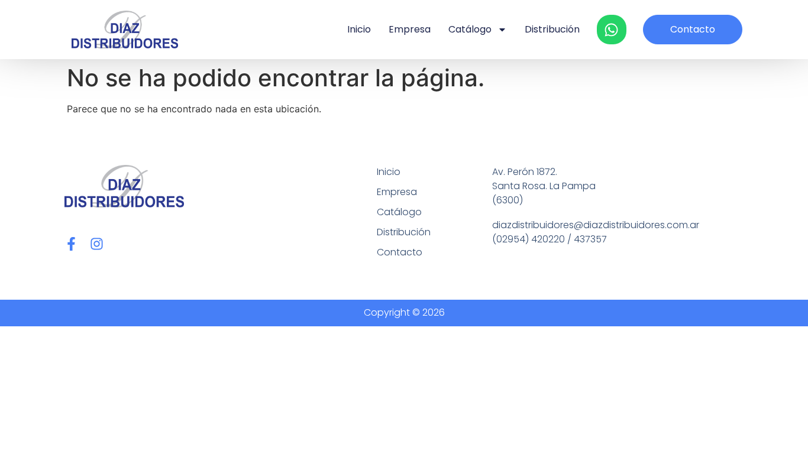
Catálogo (470, 29)
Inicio (359, 29)
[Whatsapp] (611, 29)
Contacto (399, 252)
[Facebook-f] (71, 244)
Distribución (552, 29)
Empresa (410, 29)
